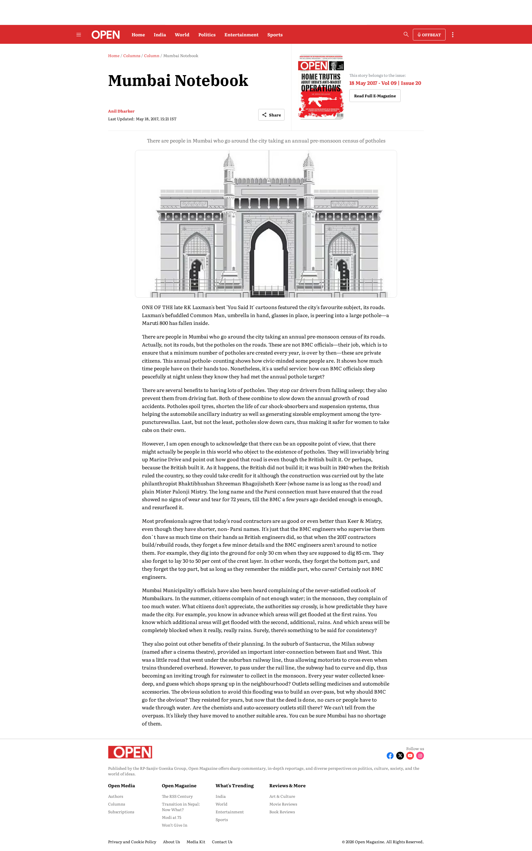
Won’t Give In (174, 825)
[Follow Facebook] (390, 756)
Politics (207, 34)
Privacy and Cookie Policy (132, 841)
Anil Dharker (121, 111)
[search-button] (406, 34)
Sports (275, 34)
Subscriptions (121, 811)
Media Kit (195, 841)
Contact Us (222, 841)
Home (138, 34)
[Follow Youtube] (410, 756)
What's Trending (235, 785)
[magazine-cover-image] (321, 87)
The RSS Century (177, 796)
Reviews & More (287, 785)
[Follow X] (400, 756)
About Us (171, 841)
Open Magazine (179, 785)
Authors (115, 796)
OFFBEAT (431, 34)
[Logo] (104, 34)
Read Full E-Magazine (375, 95)
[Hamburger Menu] (78, 34)
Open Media (121, 785)
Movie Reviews (283, 804)
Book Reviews (282, 811)
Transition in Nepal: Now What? (181, 806)
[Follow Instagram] (420, 756)
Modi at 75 (171, 817)
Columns (116, 804)
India (160, 34)
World (182, 34)
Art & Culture (282, 796)
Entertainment (241, 34)
